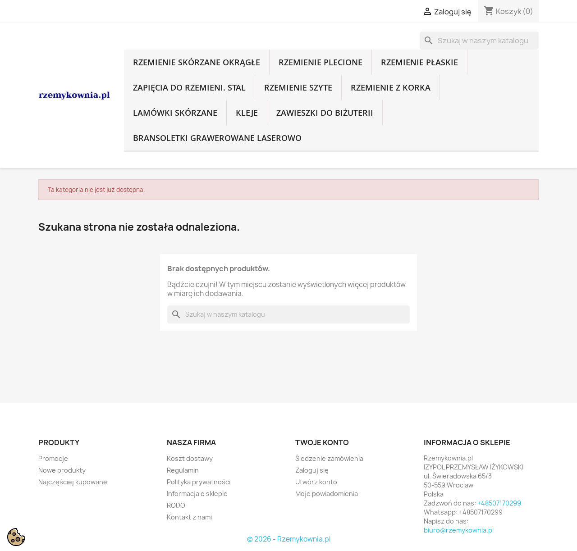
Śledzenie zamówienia (329, 458)
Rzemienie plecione (320, 62)
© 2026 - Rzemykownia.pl (288, 539)
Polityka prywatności (198, 482)
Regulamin (183, 470)
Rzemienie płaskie (419, 62)
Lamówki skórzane (175, 112)
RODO (176, 505)
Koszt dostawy (190, 458)
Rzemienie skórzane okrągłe (196, 62)
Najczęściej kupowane (72, 482)
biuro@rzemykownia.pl (459, 530)
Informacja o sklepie (197, 493)
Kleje (247, 112)
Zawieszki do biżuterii (324, 112)
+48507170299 (499, 503)
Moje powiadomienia (326, 493)
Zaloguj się (312, 470)
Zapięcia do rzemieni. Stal (189, 87)
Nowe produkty (62, 470)
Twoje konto (322, 442)
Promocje (53, 458)
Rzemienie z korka (390, 87)
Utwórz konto (316, 482)
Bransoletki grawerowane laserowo (217, 137)
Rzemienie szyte (298, 87)
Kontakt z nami (189, 517)
